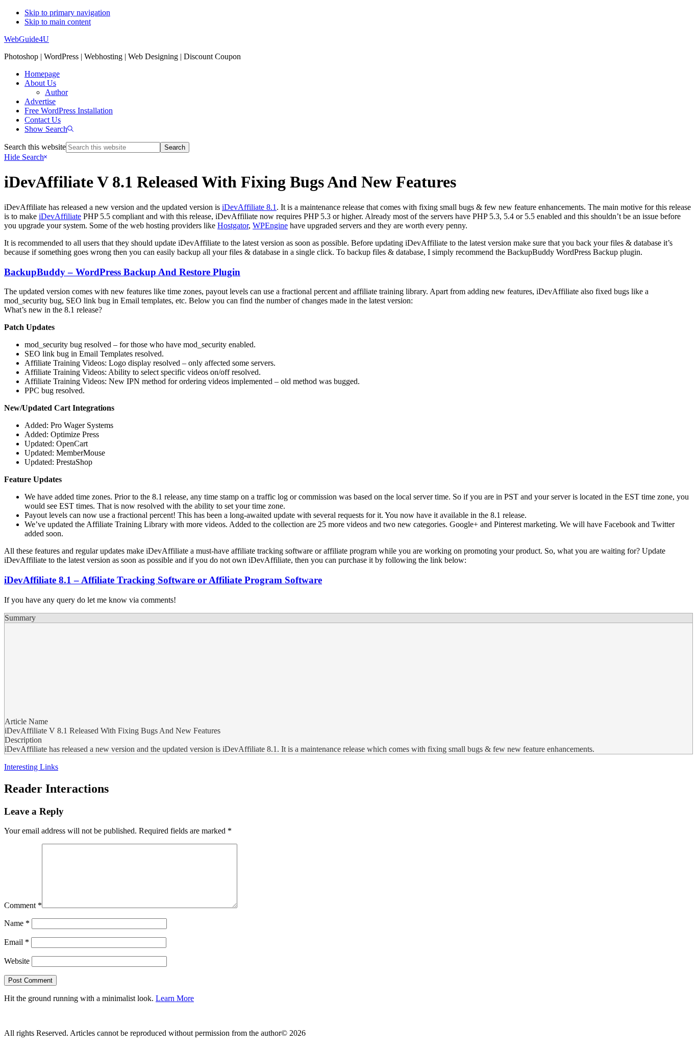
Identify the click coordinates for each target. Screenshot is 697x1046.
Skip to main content (57, 21)
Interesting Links (31, 767)
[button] (48, 129)
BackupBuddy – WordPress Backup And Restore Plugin (122, 272)
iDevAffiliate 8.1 (249, 207)
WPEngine (270, 225)
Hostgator (232, 225)
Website (17, 961)
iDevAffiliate (60, 216)
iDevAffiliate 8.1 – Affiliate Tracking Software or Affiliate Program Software (163, 580)
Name (17, 923)
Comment (23, 905)
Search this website (35, 146)
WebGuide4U (26, 39)
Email (16, 942)
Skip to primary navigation (67, 12)
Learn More (175, 998)
